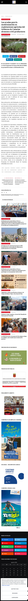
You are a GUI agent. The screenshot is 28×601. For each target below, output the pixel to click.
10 (3, 570)
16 (24, 570)
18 (6, 572)
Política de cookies (6, 585)
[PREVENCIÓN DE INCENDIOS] (14, 357)
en (8, 169)
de (2, 169)
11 (6, 570)
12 (10, 570)
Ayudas (18, 167)
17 (3, 572)
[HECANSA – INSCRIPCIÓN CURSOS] (14, 476)
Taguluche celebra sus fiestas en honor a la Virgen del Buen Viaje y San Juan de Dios (12, 293)
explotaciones (13, 169)
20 (14, 572)
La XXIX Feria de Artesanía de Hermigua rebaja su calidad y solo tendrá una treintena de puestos (14, 338)
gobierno (20, 169)
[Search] (26, 2)
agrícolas (7, 167)
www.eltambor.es (5, 36)
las (2, 171)
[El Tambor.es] (14, 2)
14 (17, 570)
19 (10, 572)
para (14, 171)
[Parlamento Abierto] (14, 406)
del (5, 169)
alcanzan (13, 167)
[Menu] (2, 2)
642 (3, 167)
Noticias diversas (6, 19)
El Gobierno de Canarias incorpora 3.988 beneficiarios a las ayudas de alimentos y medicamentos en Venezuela (12, 247)
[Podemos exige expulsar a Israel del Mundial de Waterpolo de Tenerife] (14, 303)
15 (21, 570)
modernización (8, 171)
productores (19, 171)
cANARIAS (23, 167)
